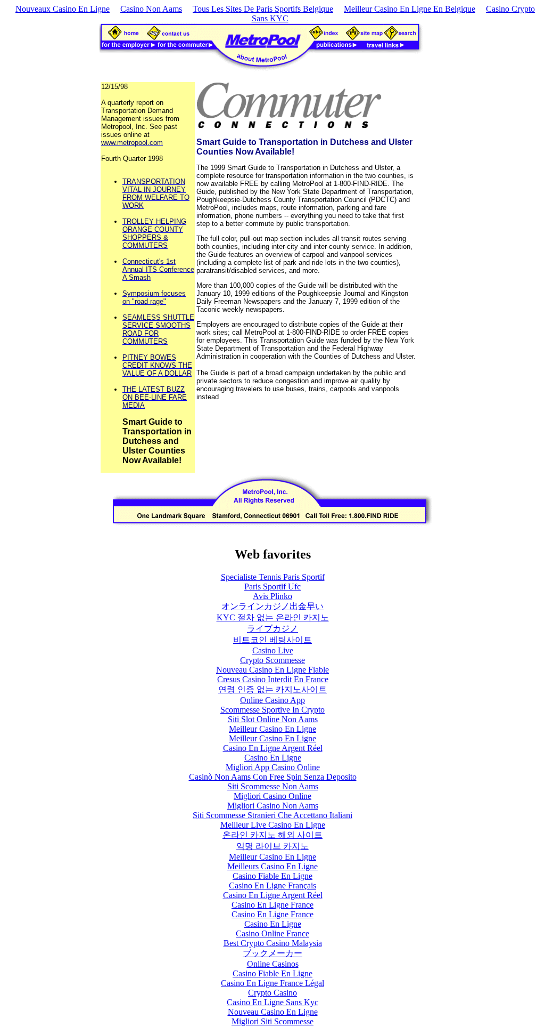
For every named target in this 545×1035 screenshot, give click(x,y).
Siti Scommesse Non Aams (272, 786)
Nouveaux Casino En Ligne (62, 8)
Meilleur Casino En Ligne (272, 728)
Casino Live (272, 650)
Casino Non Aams (151, 8)
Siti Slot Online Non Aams (273, 719)
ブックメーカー (272, 953)
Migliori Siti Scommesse (272, 1021)
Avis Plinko (272, 596)
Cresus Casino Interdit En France (272, 679)
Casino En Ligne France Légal (272, 983)
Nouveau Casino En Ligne (273, 1011)
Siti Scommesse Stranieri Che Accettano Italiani (272, 815)
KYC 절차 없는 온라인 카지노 (273, 617)
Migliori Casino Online (272, 795)
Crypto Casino (272, 992)
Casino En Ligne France (272, 904)
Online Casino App (272, 700)
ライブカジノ (272, 628)
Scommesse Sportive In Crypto (272, 709)
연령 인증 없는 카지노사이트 (272, 689)
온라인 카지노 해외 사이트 (272, 834)
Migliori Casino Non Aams (272, 805)
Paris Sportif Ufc (272, 586)
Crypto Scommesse (272, 660)
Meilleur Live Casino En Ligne (272, 824)
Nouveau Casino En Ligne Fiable (272, 669)
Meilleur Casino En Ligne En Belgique (409, 8)
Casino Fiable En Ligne (272, 875)
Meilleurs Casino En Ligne (272, 866)
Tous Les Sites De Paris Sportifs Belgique (263, 8)
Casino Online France (272, 933)
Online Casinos (273, 963)
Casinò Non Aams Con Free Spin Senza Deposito (273, 776)
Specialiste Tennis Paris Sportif (273, 576)
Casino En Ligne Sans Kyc (272, 1002)
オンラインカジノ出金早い (272, 606)
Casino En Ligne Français (272, 885)
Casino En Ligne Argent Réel (273, 748)
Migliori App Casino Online (273, 767)
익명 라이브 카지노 (272, 846)
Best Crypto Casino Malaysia (273, 943)
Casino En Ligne (272, 757)
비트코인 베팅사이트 (272, 639)
